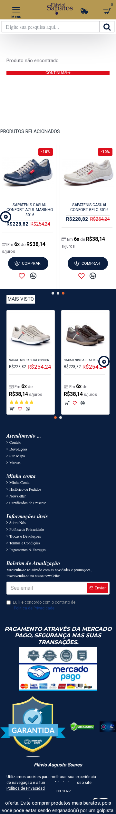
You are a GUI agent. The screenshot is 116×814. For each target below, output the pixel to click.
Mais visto (21, 299)
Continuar (56, 73)
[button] (5, 216)
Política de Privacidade (26, 788)
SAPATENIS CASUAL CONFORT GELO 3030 (30, 360)
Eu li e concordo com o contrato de (44, 605)
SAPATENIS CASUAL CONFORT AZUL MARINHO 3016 (29, 210)
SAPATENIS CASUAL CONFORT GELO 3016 (89, 207)
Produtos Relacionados (30, 131)
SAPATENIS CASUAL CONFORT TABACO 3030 (85, 360)
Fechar (63, 790)
